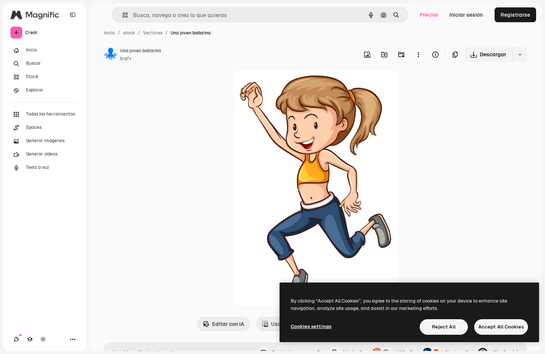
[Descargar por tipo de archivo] (519, 54)
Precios (429, 14)
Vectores (152, 33)
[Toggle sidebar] (73, 15)
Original (281, 84)
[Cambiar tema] (43, 339)
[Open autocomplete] (122, 15)
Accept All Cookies (501, 327)
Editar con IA (228, 324)
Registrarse (515, 14)
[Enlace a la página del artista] (110, 55)
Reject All (444, 327)
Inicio (109, 33)
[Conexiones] (16, 339)
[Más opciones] (418, 54)
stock (129, 33)
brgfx (126, 58)
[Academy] (30, 339)
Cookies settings (311, 326)
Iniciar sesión (466, 14)
